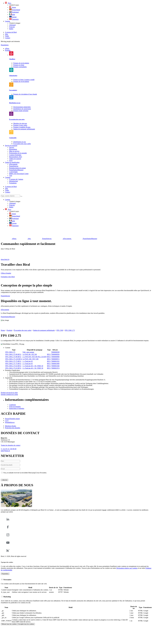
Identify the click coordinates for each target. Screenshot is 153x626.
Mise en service (14, 151)
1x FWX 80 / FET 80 (29, 354)
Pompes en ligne (18, 65)
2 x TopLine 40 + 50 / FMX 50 (32, 368)
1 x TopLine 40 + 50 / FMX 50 (32, 366)
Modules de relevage (20, 123)
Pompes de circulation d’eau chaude (25, 94)
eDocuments (13, 164)
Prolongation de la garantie (18, 153)
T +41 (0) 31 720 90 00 (8, 449)
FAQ (10, 160)
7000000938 (55, 352)
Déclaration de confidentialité (10, 476)
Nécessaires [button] (7, 579)
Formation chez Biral (8, 277)
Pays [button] (9, 3)
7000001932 (55, 361)
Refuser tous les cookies (9, 624)
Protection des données (12, 428)
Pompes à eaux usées (20, 125)
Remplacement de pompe (17, 168)
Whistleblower (10, 422)
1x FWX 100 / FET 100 (30, 359)
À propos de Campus (16, 179)
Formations (13, 183)
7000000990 (55, 357)
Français (12, 27)
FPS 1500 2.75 (70, 330)
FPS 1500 (60, 330)
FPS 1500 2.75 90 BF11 (13, 354)
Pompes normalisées (20, 67)
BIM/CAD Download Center (19, 174)
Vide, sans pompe (28, 352)
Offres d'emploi (6, 273)
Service (11, 147)
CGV (7, 420)
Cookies (3, 558)
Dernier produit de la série (9, 394)
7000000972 (55, 359)
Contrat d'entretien (15, 155)
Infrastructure (13, 181)
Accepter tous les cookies (26, 624)
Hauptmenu (5, 45)
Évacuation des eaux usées (22, 144)
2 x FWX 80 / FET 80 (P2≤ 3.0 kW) (34, 357)
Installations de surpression (22, 109)
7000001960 (55, 363)
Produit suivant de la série (9, 392)
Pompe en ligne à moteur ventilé (23, 79)
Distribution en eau (19, 142)
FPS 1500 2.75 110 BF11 (13, 359)
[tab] (76, 580)
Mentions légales (10, 426)
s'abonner (4, 480)
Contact (7, 38)
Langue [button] (7, 21)
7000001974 (55, 368)
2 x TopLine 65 (27, 363)
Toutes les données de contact (10, 445)
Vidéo (7, 36)
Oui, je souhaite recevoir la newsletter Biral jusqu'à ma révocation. (25, 473)
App (10, 175)
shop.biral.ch (5, 259)
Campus (7, 177)
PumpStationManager (16, 170)
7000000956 (55, 354)
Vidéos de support (15, 159)
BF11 (49, 354)
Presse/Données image (12, 419)
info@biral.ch (5, 451)
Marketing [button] (7, 597)
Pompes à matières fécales (21, 127)
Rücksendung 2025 (15, 157)
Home (3, 330)
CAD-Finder (13, 172)
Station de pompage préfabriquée (24, 129)
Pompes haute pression (20, 111)
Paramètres (5, 574)
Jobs (6, 34)
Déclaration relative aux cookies (126, 568)
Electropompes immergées (22, 107)
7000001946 (55, 366)
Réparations (13, 149)
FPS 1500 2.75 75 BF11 (13, 361)
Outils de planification (12, 162)
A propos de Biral (11, 32)
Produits (7, 50)
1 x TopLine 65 (27, 361)
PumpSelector (13, 166)
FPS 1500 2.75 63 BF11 (13, 366)
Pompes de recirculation (21, 63)
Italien (11, 29)
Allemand (12, 25)
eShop (7, 48)
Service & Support (11, 145)
